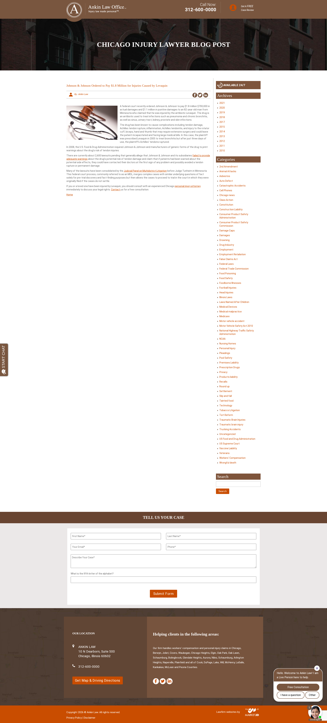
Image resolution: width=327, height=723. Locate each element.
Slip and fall (225, 396)
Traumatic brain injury (231, 424)
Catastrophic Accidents (232, 185)
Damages (224, 235)
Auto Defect (226, 181)
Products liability (228, 377)
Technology (225, 405)
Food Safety (226, 278)
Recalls (223, 381)
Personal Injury (227, 348)
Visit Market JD (252, 709)
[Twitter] (163, 681)
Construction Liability (231, 209)
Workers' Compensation (232, 458)
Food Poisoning (227, 273)
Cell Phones (225, 190)
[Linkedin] (170, 681)
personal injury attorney (188, 186)
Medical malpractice (230, 311)
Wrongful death (227, 462)
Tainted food (226, 400)
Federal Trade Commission (234, 268)
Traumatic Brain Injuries (232, 419)
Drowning (224, 240)
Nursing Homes (227, 343)
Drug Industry (226, 244)
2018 (222, 117)
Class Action (226, 200)
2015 (222, 126)
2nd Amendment (228, 166)
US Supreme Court (229, 443)
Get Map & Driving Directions (97, 680)
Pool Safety (225, 357)
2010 (222, 150)
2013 (222, 136)
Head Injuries (226, 292)
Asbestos (224, 176)
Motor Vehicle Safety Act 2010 (236, 325)
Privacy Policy (74, 717)
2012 (222, 141)
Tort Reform (226, 415)
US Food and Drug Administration (237, 438)
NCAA (222, 338)
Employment (226, 249)
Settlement (225, 391)
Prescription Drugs (229, 367)
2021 (222, 103)
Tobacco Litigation (229, 410)
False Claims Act (228, 259)
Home (69, 194)
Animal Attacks (227, 171)
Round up (224, 386)
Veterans (224, 453)
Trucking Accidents (230, 429)
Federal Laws (226, 264)
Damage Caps (227, 230)
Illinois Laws (225, 297)
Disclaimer (89, 717)
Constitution (226, 204)
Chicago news (227, 195)
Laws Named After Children (234, 302)
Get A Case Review (247, 8)
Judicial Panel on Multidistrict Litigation (145, 170)
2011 (222, 145)
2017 (222, 122)
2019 (222, 112)
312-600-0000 (200, 9)
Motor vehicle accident (231, 321)
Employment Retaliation (232, 254)
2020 (222, 107)
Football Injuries (227, 287)
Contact (116, 189)
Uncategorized (227, 434)
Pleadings (224, 353)
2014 (222, 131)
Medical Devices (228, 306)
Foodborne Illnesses (230, 283)
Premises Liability (229, 362)
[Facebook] (156, 681)
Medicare (224, 316)
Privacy (223, 372)
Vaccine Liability (228, 448)
